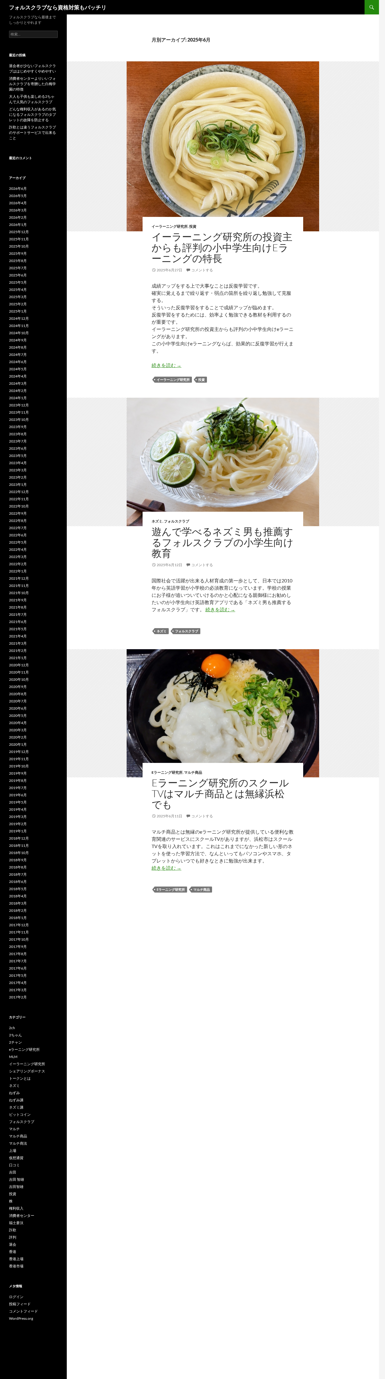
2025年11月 (19, 239)
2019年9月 (18, 773)
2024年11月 (19, 325)
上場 (12, 1150)
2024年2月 (18, 390)
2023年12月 (19, 405)
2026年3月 (18, 210)
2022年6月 (18, 535)
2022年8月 (18, 520)
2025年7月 (18, 268)
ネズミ (157, 521)
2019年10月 (19, 766)
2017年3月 (18, 990)
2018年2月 (18, 910)
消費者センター (21, 1215)
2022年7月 (18, 528)
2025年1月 (18, 311)
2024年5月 (18, 369)
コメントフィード (23, 1311)
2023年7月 (18, 441)
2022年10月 (19, 506)
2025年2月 (18, 304)
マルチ (14, 1129)
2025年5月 (18, 282)
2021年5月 (18, 629)
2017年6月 (18, 968)
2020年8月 (18, 694)
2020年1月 (18, 744)
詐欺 (12, 1230)
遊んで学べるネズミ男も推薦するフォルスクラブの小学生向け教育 (223, 542)
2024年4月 (18, 376)
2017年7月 (18, 961)
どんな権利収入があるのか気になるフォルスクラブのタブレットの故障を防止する (32, 114)
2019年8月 (18, 780)
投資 (192, 226)
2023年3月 (18, 470)
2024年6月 (18, 361)
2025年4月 (18, 289)
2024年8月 (18, 347)
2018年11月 (19, 845)
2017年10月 (19, 939)
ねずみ (14, 1093)
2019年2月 (18, 824)
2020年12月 (19, 665)
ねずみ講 (16, 1100)
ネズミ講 (16, 1107)
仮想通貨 (16, 1157)
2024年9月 (18, 340)
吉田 (12, 1172)
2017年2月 (18, 997)
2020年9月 (18, 686)
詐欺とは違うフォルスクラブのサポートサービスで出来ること (32, 132)
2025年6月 (18, 275)
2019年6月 (18, 795)
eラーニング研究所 (167, 772)
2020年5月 (18, 715)
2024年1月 (18, 398)
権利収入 (16, 1208)
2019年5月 (18, 802)
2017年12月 (19, 925)
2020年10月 (19, 679)
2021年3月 (18, 643)
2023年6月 (18, 448)
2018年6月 (18, 881)
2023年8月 (18, 434)
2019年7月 (18, 787)
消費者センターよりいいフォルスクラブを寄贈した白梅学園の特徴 (32, 83)
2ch (12, 1028)
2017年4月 (18, 982)
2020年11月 (19, 672)
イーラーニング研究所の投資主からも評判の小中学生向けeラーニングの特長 (222, 247)
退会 (12, 1244)
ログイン (16, 1296)
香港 (12, 1251)
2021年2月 (18, 650)
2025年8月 (18, 260)
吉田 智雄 (16, 1179)
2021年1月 (18, 658)
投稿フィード (20, 1304)
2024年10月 (19, 333)
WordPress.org (21, 1318)
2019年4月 (18, 809)
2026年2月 (18, 217)
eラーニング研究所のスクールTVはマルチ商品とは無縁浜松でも (220, 793)
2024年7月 (18, 354)
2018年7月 (18, 874)
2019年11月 (19, 759)
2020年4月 (18, 722)
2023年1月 (18, 484)
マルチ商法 (18, 1143)
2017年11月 (19, 932)
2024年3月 (18, 383)
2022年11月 (19, 499)
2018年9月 (18, 860)
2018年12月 (19, 838)
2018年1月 (18, 917)
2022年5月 (18, 542)
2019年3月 (18, 816)
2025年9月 (18, 253)
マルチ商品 (193, 772)
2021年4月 (18, 636)
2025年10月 (19, 246)
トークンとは (20, 1078)
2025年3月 (18, 297)
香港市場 (16, 1266)
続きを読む (166, 365)
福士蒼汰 (16, 1222)
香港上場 (16, 1259)
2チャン (15, 1042)
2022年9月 (18, 513)
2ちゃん (15, 1035)
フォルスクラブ (176, 521)
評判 (12, 1237)
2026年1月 (18, 224)
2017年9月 (18, 946)
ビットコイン (20, 1114)
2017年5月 (18, 975)
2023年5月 (18, 455)
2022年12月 (19, 491)
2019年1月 (18, 831)
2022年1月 (18, 571)
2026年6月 (18, 188)
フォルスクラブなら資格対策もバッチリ (57, 7)
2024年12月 (19, 318)
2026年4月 (18, 203)
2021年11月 (19, 585)
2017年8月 (18, 954)
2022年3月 (18, 556)
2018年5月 (18, 889)
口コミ (14, 1165)
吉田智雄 (16, 1186)
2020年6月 (18, 708)
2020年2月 (18, 737)
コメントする (202, 270)
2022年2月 (18, 564)
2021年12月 (19, 578)
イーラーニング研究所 (170, 226)
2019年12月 (19, 751)
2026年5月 (18, 195)
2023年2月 (18, 477)
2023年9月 (18, 426)
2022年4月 (18, 549)
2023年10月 (19, 419)
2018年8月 (18, 867)
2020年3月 (18, 730)
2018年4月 (18, 896)
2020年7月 (18, 701)
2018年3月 (18, 903)
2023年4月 (18, 463)
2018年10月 (19, 852)
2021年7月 (18, 614)
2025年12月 (19, 232)
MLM (13, 1056)
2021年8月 (18, 607)
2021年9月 (18, 600)
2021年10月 (19, 593)
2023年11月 (19, 412)
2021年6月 (18, 621)
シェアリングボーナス (27, 1071)
